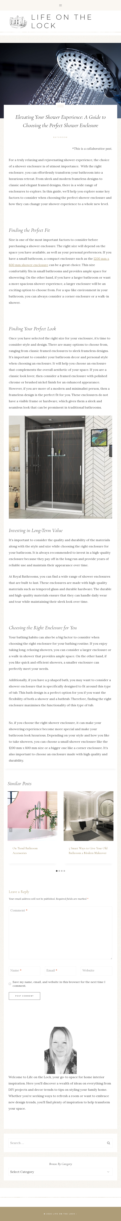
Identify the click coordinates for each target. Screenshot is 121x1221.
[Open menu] (60, 5)
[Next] (110, 829)
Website (88, 970)
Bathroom (60, 137)
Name (15, 970)
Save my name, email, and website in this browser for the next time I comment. (59, 983)
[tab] (57, 871)
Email (51, 970)
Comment (18, 910)
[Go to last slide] (10, 829)
